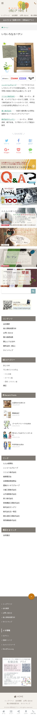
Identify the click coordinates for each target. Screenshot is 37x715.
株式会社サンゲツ (8, 119)
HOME (19, 696)
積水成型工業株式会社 (11, 516)
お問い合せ (33, 713)
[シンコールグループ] (22, 78)
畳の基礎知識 (8, 337)
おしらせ (6, 365)
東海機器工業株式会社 (11, 503)
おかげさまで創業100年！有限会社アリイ (18, 20)
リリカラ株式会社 (8, 96)
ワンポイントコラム (10, 370)
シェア (18, 713)
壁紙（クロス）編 (11, 381)
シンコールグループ (9, 85)
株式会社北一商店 (9, 511)
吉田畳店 (6, 535)
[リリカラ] (14, 78)
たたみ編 (8, 374)
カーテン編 (9, 378)
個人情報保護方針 (9, 328)
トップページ (5, 15)
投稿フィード (7, 640)
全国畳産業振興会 (9, 481)
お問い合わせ (24, 15)
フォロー (26, 713)
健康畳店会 (7, 476)
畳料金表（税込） (9, 346)
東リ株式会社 (6, 111)
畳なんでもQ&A (9, 341)
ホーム (3, 713)
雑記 (4, 385)
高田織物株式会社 (9, 520)
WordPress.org (8, 649)
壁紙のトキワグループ (11, 485)
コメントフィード (9, 644)
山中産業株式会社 (9, 494)
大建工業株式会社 (9, 490)
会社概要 (15, 15)
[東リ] (31, 78)
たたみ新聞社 (8, 463)
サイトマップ (8, 350)
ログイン (6, 636)
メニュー (11, 713)
